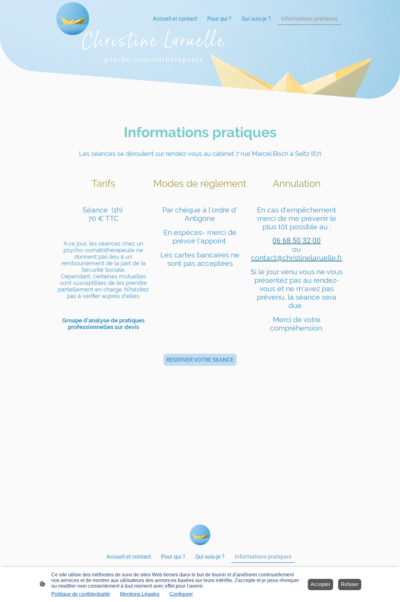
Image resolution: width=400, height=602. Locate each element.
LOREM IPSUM (77, 359)
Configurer (181, 594)
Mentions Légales (139, 594)
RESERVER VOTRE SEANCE (200, 359)
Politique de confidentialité (80, 594)
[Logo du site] (72, 18)
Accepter (320, 584)
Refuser (349, 584)
